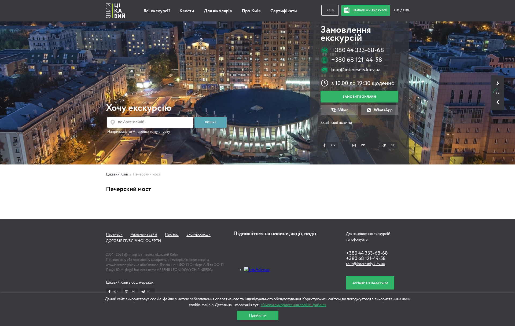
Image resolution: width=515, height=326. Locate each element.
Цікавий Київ (117, 174)
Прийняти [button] (257, 315)
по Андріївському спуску (149, 132)
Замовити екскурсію (370, 282)
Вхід (330, 10)
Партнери (114, 234)
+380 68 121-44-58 (356, 60)
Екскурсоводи (198, 234)
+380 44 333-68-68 (357, 50)
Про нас (172, 234)
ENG (406, 10)
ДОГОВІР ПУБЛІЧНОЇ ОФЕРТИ (133, 241)
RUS (397, 10)
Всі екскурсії (157, 11)
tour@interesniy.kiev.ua (355, 69)
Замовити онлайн (359, 96)
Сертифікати (283, 11)
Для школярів (218, 11)
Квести (186, 11)
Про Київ (251, 11)
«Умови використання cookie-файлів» (293, 305)
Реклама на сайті (143, 234)
